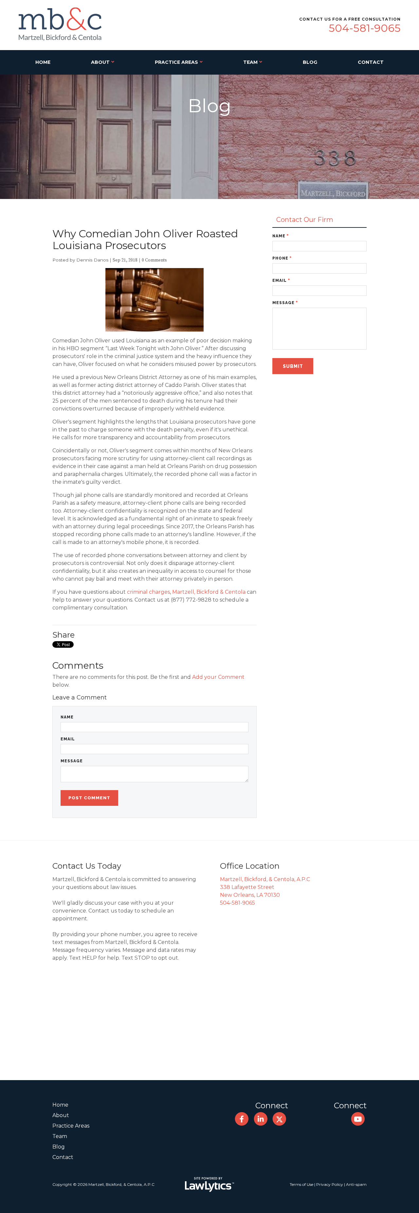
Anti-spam (356, 1184)
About (100, 62)
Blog (310, 62)
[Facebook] (241, 1119)
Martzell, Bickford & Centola (209, 592)
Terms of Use (301, 1184)
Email (68, 739)
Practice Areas (176, 62)
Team (250, 62)
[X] (279, 1119)
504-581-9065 (365, 28)
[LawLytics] (209, 1184)
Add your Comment (218, 677)
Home (42, 62)
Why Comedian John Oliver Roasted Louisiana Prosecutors (145, 239)
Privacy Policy (329, 1184)
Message (72, 761)
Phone (282, 258)
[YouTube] (358, 1119)
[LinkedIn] (260, 1119)
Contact (371, 62)
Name (67, 717)
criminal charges (148, 592)
